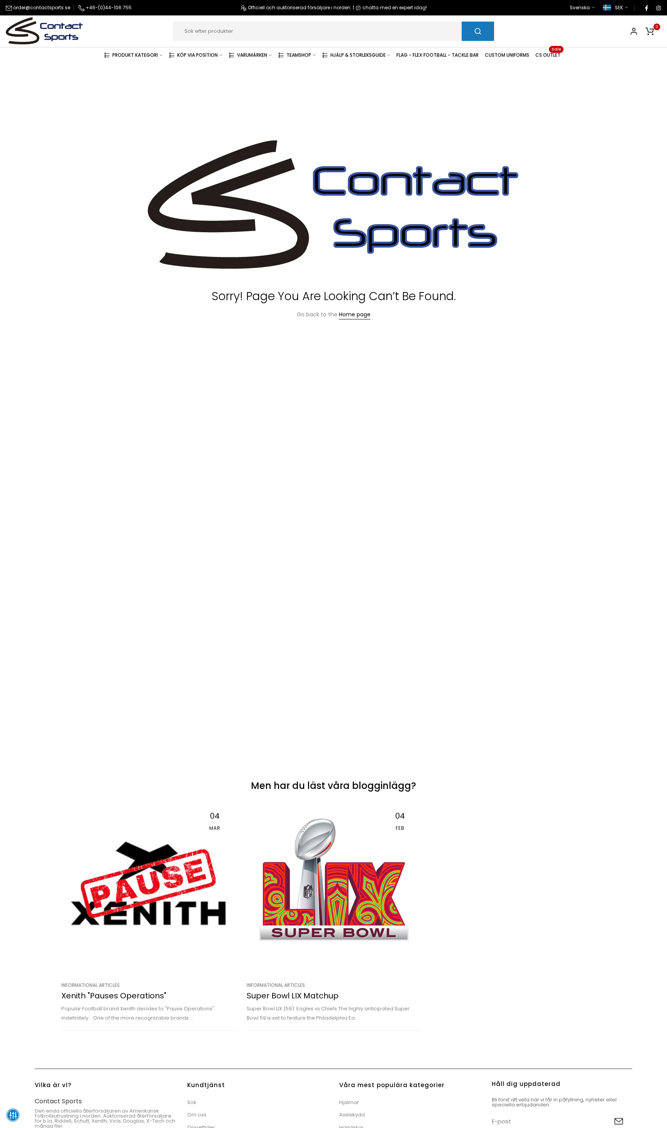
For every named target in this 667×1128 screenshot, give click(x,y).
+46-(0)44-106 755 (108, 7)
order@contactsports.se (41, 7)
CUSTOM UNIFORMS (507, 55)
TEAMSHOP (298, 55)
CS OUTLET (548, 54)
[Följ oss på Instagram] (658, 8)
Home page (355, 314)
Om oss (197, 1114)
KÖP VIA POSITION (197, 55)
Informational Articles (90, 985)
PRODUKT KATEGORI (135, 55)
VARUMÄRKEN (252, 55)
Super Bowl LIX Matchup (293, 995)
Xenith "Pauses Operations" (113, 995)
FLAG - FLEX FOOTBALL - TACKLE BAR (437, 55)
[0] (649, 31)
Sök (191, 1102)
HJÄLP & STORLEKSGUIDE (358, 55)
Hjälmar (349, 1102)
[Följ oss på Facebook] (646, 8)
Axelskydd (352, 1114)
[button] (13, 1115)
